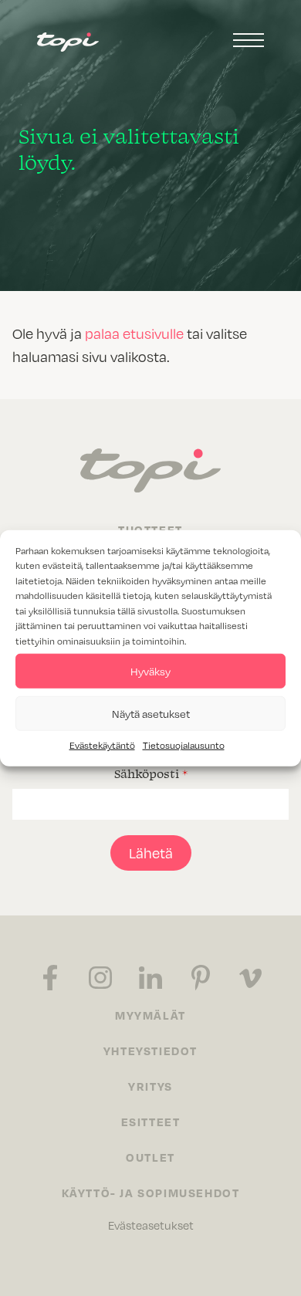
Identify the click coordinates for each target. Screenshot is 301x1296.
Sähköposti (151, 773)
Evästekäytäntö (102, 745)
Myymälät (150, 1015)
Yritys (150, 1086)
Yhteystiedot (150, 1050)
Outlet (150, 1157)
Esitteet (151, 1122)
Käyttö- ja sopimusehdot (151, 1193)
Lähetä (151, 852)
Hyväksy (150, 670)
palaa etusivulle (134, 333)
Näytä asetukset (151, 713)
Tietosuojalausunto (184, 745)
